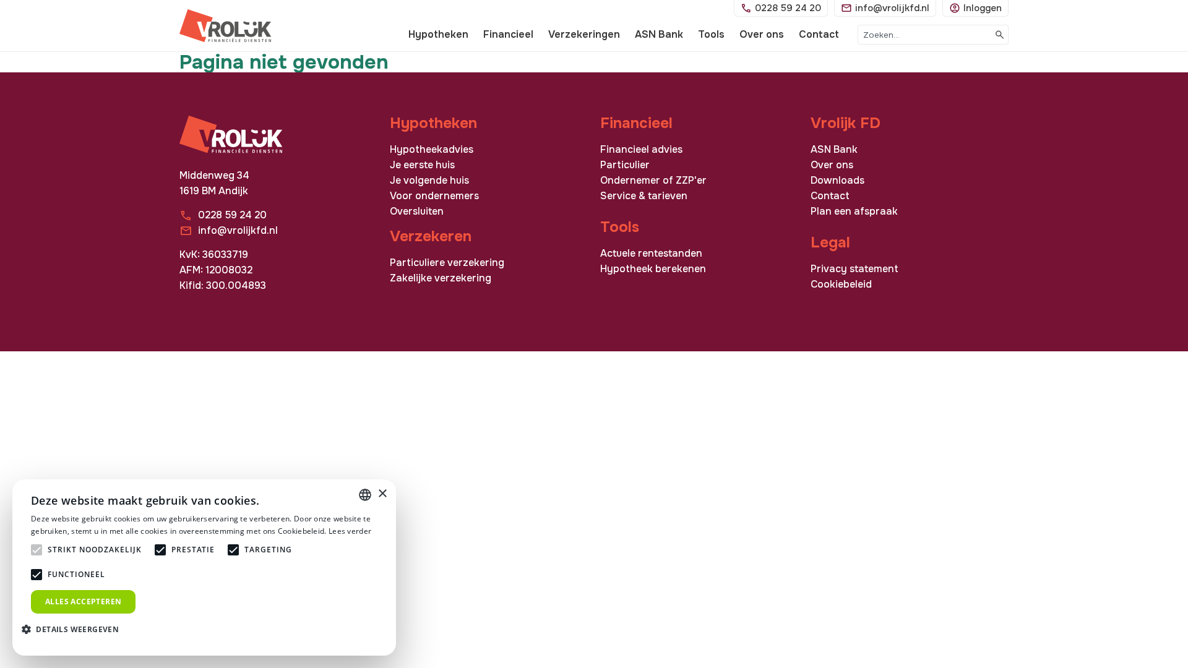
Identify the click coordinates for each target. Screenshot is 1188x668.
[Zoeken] (1000, 35)
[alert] (204, 567)
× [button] (382, 494)
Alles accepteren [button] (83, 601)
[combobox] (925, 35)
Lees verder (350, 531)
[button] (75, 629)
